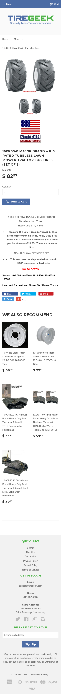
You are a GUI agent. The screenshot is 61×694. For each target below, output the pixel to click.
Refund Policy (30, 565)
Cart (56, 4)
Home (5, 39)
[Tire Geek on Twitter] (17, 619)
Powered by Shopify (39, 674)
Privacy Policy (30, 560)
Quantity (6, 186)
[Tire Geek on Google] (34, 619)
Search (30, 547)
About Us (30, 552)
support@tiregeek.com (30, 585)
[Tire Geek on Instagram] (43, 619)
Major (16, 39)
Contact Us (30, 556)
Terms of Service (30, 569)
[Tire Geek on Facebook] (26, 619)
